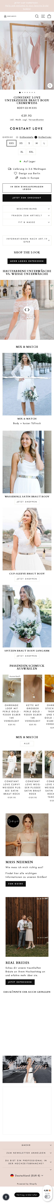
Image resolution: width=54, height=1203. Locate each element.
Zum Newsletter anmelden (26, 1153)
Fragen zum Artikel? (27, 215)
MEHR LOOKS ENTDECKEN (27, 261)
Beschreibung (27, 208)
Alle (27, 743)
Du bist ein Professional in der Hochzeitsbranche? (26, 1162)
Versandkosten (36, 119)
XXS (11, 143)
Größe (27, 137)
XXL (31, 152)
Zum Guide (15, 883)
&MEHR (26, 1145)
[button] (6, 1197)
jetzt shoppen (27, 501)
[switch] (47, 1196)
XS (21, 143)
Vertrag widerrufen (26, 1194)
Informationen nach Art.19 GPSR (27, 240)
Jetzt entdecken (20, 982)
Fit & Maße (27, 222)
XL (22, 152)
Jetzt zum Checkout (27, 197)
